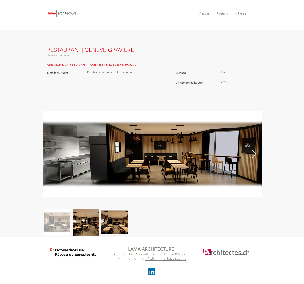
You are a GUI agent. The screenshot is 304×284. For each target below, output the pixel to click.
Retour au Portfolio (58, 55)
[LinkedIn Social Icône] (151, 271)
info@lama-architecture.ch (165, 259)
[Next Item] (254, 154)
